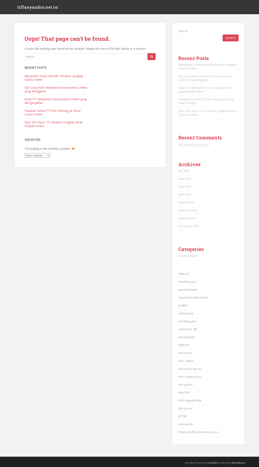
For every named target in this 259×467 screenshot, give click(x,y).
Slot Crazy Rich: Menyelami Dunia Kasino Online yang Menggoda (55, 89)
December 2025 (188, 226)
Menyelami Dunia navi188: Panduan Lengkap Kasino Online (53, 78)
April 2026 (184, 194)
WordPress (238, 463)
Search (183, 31)
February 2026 (187, 210)
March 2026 (186, 202)
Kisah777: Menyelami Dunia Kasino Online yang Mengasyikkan (55, 101)
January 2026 (186, 218)
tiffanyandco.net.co (37, 7)
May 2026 (184, 186)
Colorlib (212, 463)
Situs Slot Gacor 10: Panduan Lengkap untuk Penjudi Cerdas (53, 124)
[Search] (152, 56)
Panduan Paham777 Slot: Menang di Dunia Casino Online (52, 112)
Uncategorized (187, 256)
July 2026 (184, 171)
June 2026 (184, 179)
